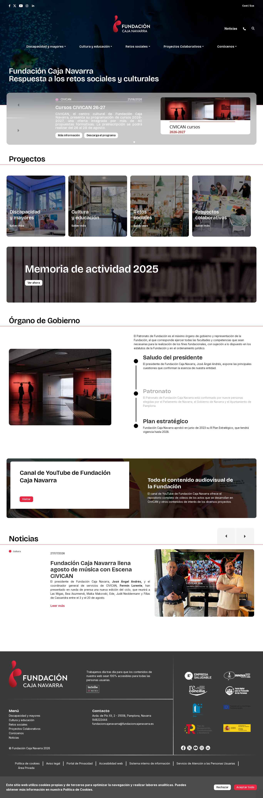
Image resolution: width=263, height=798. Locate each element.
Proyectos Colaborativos (24, 728)
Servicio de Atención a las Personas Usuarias (206, 763)
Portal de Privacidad (80, 763)
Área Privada (26, 767)
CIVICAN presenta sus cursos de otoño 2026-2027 (94, 566)
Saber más (17, 225)
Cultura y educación (85, 215)
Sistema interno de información (149, 763)
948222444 (99, 719)
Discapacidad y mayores (25, 215)
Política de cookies (27, 763)
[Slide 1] (134, 142)
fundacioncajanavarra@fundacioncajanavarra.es (123, 723)
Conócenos (16, 733)
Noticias (14, 737)
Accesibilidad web (111, 763)
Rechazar (222, 787)
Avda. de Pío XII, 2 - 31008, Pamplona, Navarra (121, 715)
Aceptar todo (245, 787)
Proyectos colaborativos (211, 215)
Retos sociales (142, 215)
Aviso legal (53, 763)
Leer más (57, 603)
